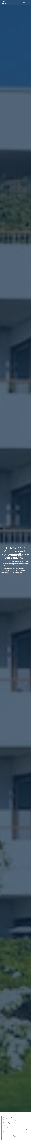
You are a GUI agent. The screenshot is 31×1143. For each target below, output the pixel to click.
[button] (24, 2)
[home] (4, 2)
